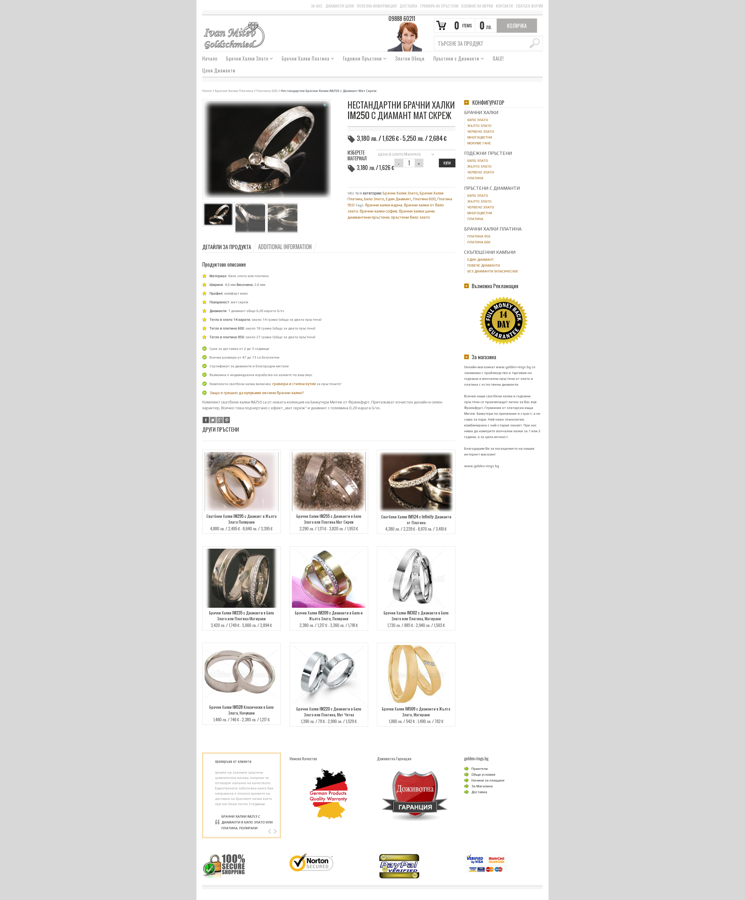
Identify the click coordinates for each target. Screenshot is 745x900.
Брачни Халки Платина (303, 59)
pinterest (227, 420)
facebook (206, 420)
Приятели (479, 769)
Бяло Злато (374, 199)
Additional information (285, 247)
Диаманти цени (339, 6)
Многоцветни (479, 137)
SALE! (498, 58)
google (220, 420)
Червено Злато (480, 132)
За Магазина (482, 786)
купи (447, 162)
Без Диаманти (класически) (492, 271)
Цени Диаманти (218, 70)
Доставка (408, 6)
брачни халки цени (416, 211)
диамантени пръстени (368, 217)
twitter (213, 420)
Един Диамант (398, 199)
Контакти (504, 6)
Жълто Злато (479, 126)
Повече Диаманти (483, 265)
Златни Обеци (410, 58)
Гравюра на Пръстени (439, 6)
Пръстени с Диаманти (454, 59)
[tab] (229, 246)
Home (207, 91)
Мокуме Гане (479, 143)
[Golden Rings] (234, 35)
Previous (270, 831)
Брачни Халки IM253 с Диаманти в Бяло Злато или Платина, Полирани (247, 822)
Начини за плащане (488, 780)
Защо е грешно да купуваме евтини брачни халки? (257, 392)
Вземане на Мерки (477, 6)
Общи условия (483, 775)
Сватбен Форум (529, 6)
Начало (209, 58)
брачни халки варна (383, 205)
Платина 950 (478, 236)
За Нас (316, 6)
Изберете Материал (357, 155)
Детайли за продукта (226, 247)
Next (274, 831)
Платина (475, 178)
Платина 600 (267, 91)
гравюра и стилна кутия (294, 383)
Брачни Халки (481, 112)
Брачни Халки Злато (245, 59)
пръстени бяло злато (410, 217)
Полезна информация (377, 6)
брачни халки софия (378, 211)
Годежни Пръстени (360, 59)
